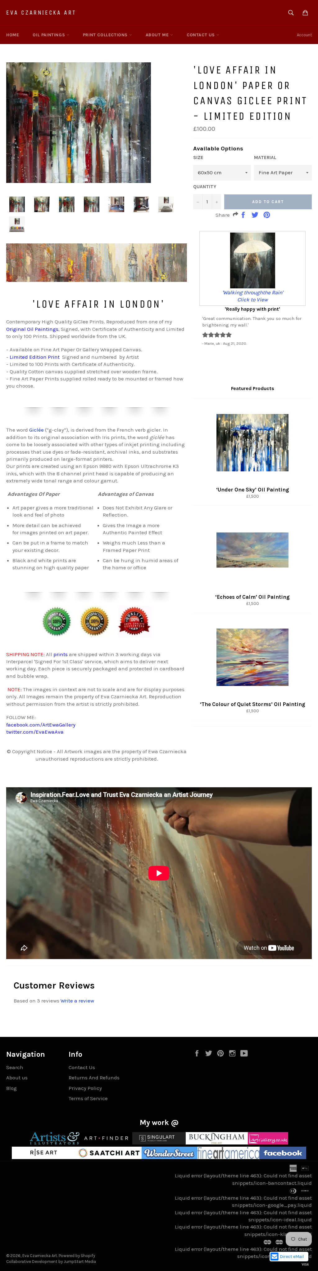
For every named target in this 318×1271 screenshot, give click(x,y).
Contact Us (201, 35)
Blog (11, 1088)
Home (12, 35)
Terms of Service (88, 1098)
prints (60, 654)
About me (158, 35)
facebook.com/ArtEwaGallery (40, 725)
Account (304, 35)
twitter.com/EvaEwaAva (35, 732)
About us (17, 1077)
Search (14, 1067)
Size (198, 157)
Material (265, 157)
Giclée (36, 430)
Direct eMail (292, 1256)
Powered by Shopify (77, 1255)
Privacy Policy (85, 1088)
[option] (252, 288)
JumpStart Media (80, 1261)
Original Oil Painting (31, 329)
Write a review (77, 1001)
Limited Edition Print (35, 357)
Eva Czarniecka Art (41, 12)
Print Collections (106, 35)
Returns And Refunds (94, 1077)
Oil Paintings (49, 35)
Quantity (204, 186)
